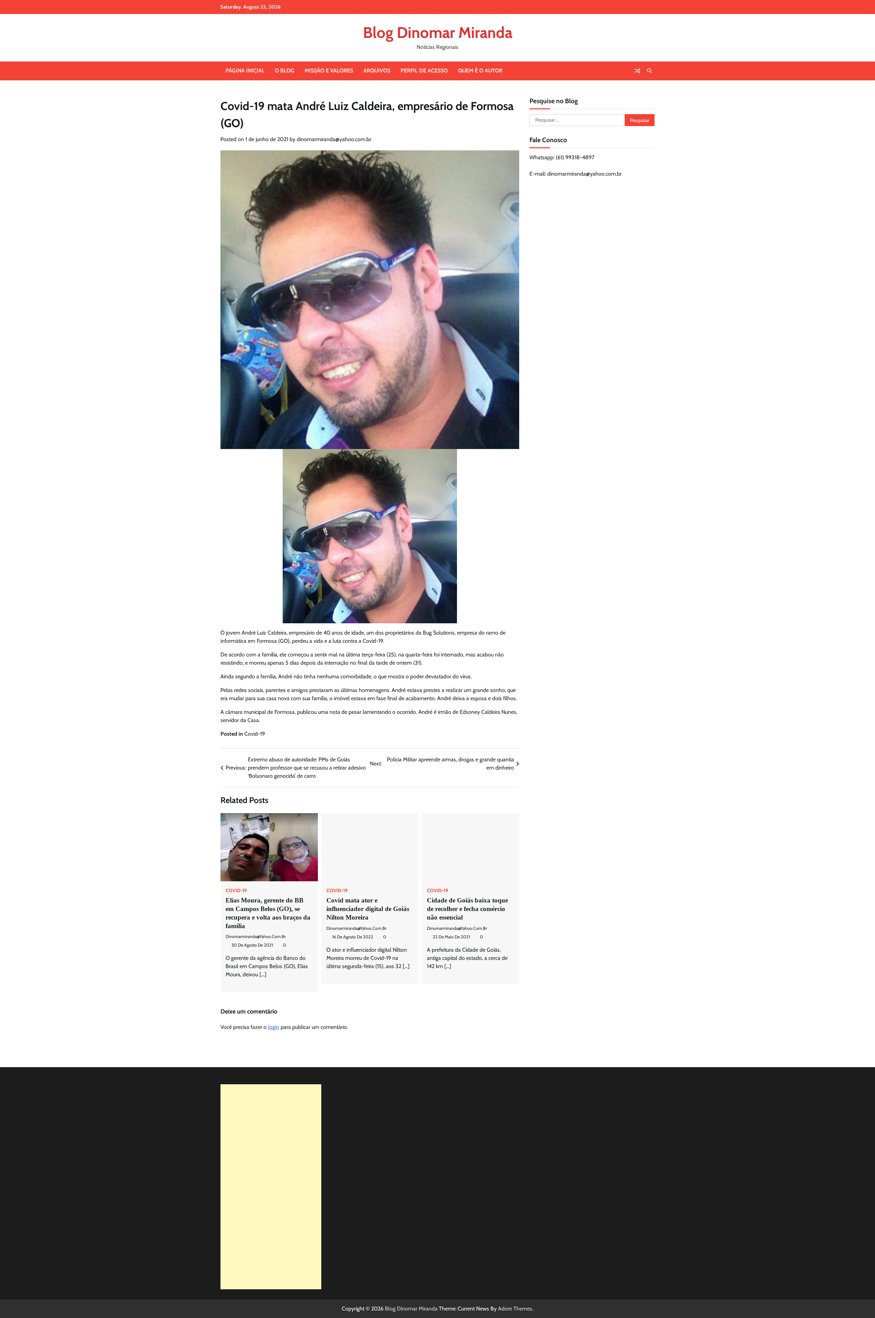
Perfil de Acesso (424, 70)
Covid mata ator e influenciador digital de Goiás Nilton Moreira (367, 909)
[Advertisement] (270, 1186)
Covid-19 (254, 734)
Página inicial (245, 70)
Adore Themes (515, 1308)
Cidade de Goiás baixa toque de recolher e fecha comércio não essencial (467, 909)
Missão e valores (329, 70)
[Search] (649, 71)
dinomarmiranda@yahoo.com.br (334, 139)
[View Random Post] (637, 71)
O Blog (284, 70)
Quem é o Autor (480, 70)
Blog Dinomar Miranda (437, 32)
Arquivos (376, 70)
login (273, 1027)
